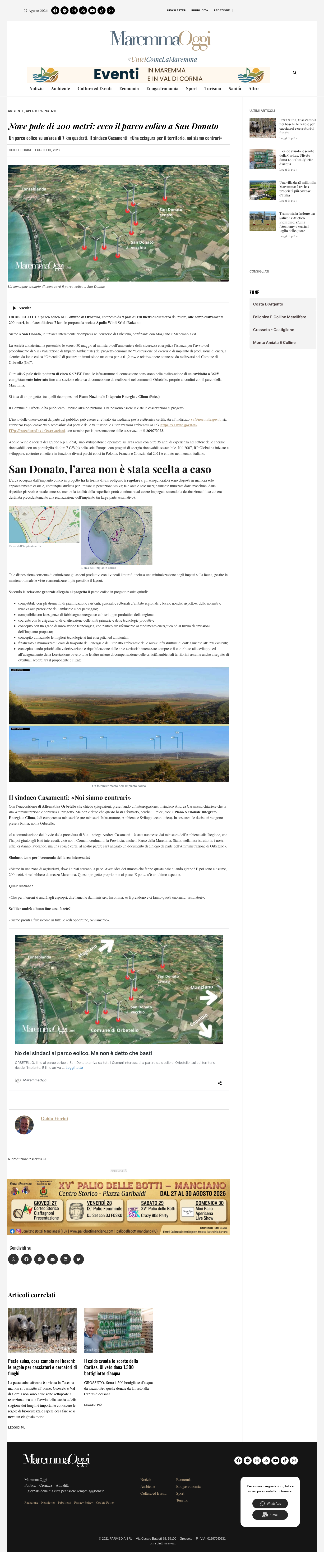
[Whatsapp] (111, 10)
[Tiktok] (101, 10)
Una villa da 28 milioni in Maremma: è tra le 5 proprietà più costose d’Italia (297, 189)
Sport (191, 88)
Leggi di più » (288, 138)
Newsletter (176, 10)
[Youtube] (92, 10)
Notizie (36, 88)
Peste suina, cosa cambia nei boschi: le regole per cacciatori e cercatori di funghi (42, 1367)
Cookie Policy (105, 1502)
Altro (254, 88)
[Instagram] (74, 10)
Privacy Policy (83, 1502)
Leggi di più (17, 1427)
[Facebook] (55, 10)
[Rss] (83, 10)
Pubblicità (199, 10)
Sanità (235, 88)
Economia (129, 88)
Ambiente (60, 88)
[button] (13, 1259)
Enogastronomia (162, 88)
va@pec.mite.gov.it (206, 419)
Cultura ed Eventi (95, 88)
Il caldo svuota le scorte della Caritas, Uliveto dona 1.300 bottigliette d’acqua (111, 1367)
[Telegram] (64, 10)
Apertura (34, 111)
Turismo (212, 88)
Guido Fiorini (54, 1118)
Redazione (222, 10)
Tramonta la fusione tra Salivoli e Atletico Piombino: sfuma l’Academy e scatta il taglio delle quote (297, 222)
